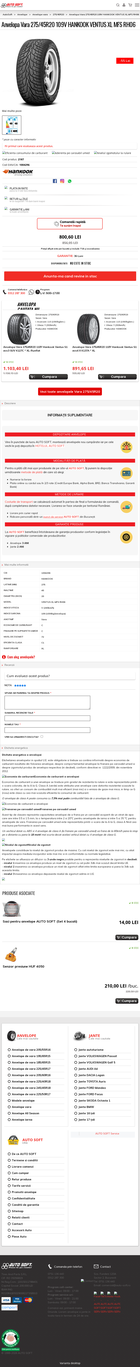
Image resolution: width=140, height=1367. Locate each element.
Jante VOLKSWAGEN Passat (97, 1056)
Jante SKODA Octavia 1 (94, 1100)
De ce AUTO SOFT (24, 1154)
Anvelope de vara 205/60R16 (31, 1075)
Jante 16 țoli (86, 1113)
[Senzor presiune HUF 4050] (11, 954)
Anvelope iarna (22, 1119)
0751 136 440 (56, 1273)
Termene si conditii (25, 1160)
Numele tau (12, 724)
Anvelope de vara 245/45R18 (31, 1088)
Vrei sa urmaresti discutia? (22, 737)
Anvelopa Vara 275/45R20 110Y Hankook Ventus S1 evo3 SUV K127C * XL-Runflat (35, 348)
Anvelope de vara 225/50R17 (31, 1094)
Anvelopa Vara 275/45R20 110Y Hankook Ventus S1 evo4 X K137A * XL (104, 348)
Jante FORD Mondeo (92, 1088)
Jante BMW (86, 1107)
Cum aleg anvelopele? (21, 657)
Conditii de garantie (25, 1204)
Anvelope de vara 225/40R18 (31, 1081)
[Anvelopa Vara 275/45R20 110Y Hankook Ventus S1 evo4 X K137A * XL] (104, 329)
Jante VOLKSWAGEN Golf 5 (96, 1062)
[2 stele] (17, 686)
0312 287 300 (16, 293)
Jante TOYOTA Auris (92, 1081)
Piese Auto (19, 1236)
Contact (17, 1224)
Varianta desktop (70, 1363)
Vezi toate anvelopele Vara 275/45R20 (70, 391)
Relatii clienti (21, 1217)
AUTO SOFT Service (107, 1133)
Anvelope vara (21, 1107)
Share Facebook (55, 181)
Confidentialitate (23, 1198)
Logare (124, 2)
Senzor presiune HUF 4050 (23, 966)
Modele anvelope (23, 1100)
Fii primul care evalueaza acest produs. (29, 146)
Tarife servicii (21, 1185)
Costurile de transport (19, 501)
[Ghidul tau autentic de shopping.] (9, 1307)
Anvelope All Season (25, 1113)
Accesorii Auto (22, 1230)
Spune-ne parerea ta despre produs (28, 693)
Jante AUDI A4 (88, 1069)
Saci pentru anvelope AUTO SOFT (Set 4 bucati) (40, 921)
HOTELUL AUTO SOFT (50, 446)
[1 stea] (15, 686)
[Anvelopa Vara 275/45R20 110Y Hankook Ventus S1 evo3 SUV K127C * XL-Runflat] (35, 329)
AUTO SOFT (12, 5)
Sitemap (17, 1211)
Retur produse (21, 1179)
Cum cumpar (20, 1173)
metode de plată (31, 472)
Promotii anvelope (24, 1192)
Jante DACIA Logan (91, 1075)
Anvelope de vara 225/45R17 (31, 1069)
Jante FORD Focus (90, 1094)
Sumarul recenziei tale (20, 712)
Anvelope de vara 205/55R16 (31, 1049)
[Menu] (137, 4)
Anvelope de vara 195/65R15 (31, 1056)
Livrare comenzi (23, 1166)
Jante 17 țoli (86, 1119)
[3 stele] (20, 686)
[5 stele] (24, 686)
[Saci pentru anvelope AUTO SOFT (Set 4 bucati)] (11, 909)
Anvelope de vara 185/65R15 (31, 1062)
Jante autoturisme (91, 1049)
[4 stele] (22, 686)
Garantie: (65, 256)
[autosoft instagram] (62, 181)
